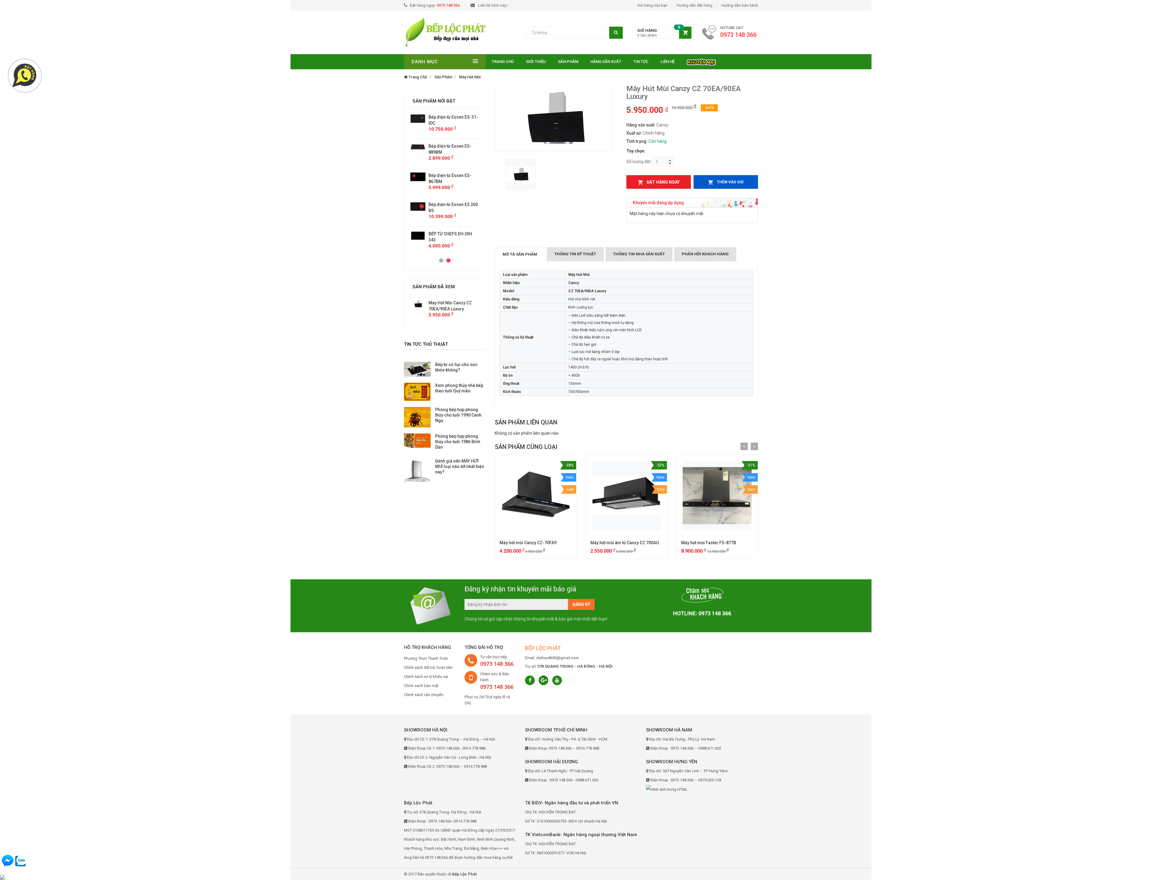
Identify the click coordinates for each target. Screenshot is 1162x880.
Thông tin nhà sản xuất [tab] (639, 254)
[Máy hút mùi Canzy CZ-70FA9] (535, 495)
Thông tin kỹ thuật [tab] (575, 254)
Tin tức (640, 61)
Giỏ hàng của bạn (652, 5)
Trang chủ (503, 61)
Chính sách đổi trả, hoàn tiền (428, 667)
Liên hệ (668, 61)
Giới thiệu (536, 61)
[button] (661, 33)
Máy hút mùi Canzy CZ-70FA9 (528, 542)
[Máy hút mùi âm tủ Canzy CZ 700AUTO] (626, 495)
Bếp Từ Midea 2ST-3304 (451, 227)
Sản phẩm (568, 61)
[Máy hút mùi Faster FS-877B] (717, 495)
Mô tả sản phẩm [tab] (520, 254)
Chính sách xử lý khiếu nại (426, 676)
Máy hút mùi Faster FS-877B (708, 542)
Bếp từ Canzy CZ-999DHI (452, 204)
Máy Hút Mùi (470, 77)
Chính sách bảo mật (421, 685)
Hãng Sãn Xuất (605, 61)
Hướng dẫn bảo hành (739, 5)
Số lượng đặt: (639, 161)
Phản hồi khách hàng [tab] (705, 254)
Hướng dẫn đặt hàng (694, 5)
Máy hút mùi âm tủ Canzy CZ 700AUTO (627, 542)
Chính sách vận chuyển (423, 694)
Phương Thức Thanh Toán (426, 658)
